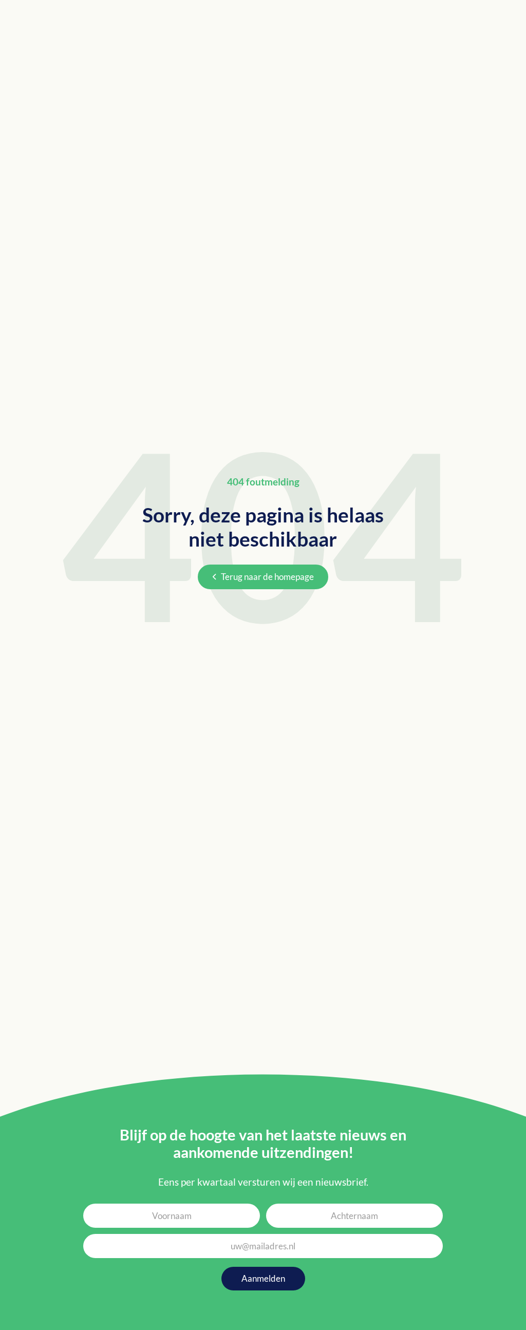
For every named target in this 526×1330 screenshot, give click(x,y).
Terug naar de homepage (267, 576)
